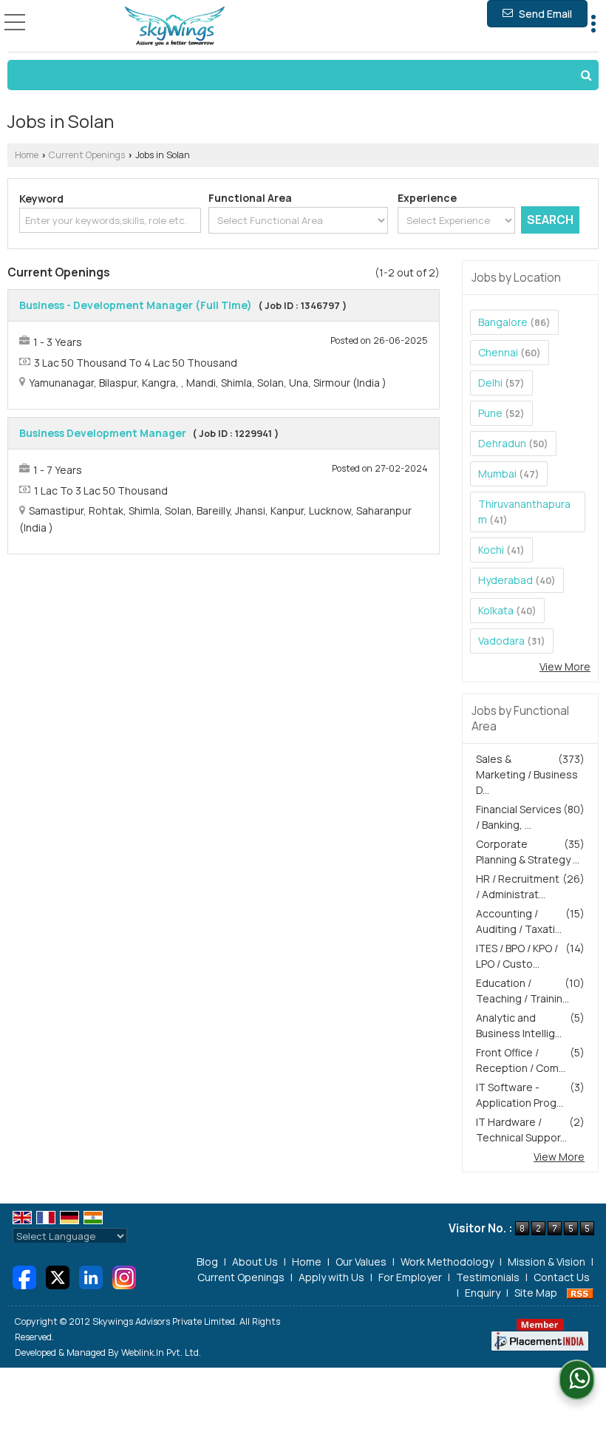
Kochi (491, 550)
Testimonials (488, 1277)
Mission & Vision (546, 1262)
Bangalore (503, 322)
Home (26, 155)
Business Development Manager (102, 433)
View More (564, 666)
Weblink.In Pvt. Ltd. (161, 1352)
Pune (490, 413)
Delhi (490, 383)
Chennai (498, 352)
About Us (255, 1262)
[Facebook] (24, 1276)
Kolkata (496, 610)
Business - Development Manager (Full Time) (135, 305)
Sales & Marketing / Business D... (527, 774)
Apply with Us (331, 1277)
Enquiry (482, 1293)
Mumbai (497, 473)
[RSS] (580, 1293)
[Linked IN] (91, 1276)
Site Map (535, 1293)
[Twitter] (57, 1276)
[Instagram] (124, 1276)
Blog (207, 1262)
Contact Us (562, 1277)
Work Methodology (447, 1262)
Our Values (361, 1262)
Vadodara (501, 641)
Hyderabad (505, 580)
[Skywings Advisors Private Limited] (175, 26)
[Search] (303, 75)
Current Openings (87, 155)
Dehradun (502, 443)
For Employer (410, 1277)
